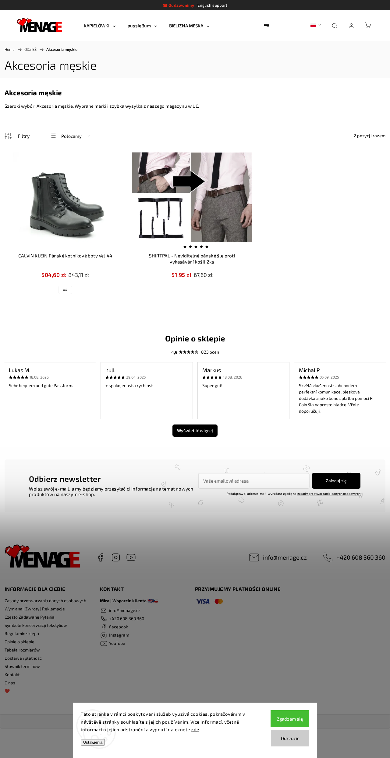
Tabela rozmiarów (22, 649)
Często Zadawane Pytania (30, 617)
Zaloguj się (336, 480)
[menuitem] (99, 25)
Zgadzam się (290, 718)
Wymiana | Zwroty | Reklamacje (35, 608)
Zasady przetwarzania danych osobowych (45, 600)
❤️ (7, 690)
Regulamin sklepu (22, 633)
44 (65, 290)
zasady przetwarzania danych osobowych (328, 493)
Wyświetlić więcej (195, 430)
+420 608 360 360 (360, 557)
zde (195, 729)
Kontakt (12, 674)
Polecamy (71, 136)
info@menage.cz (285, 557)
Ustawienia (92, 742)
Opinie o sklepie (19, 641)
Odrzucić (290, 738)
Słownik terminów (22, 666)
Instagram (115, 557)
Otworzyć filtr (17, 136)
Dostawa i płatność (23, 658)
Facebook (100, 557)
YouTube (131, 557)
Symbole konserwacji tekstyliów (36, 625)
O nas (10, 682)
